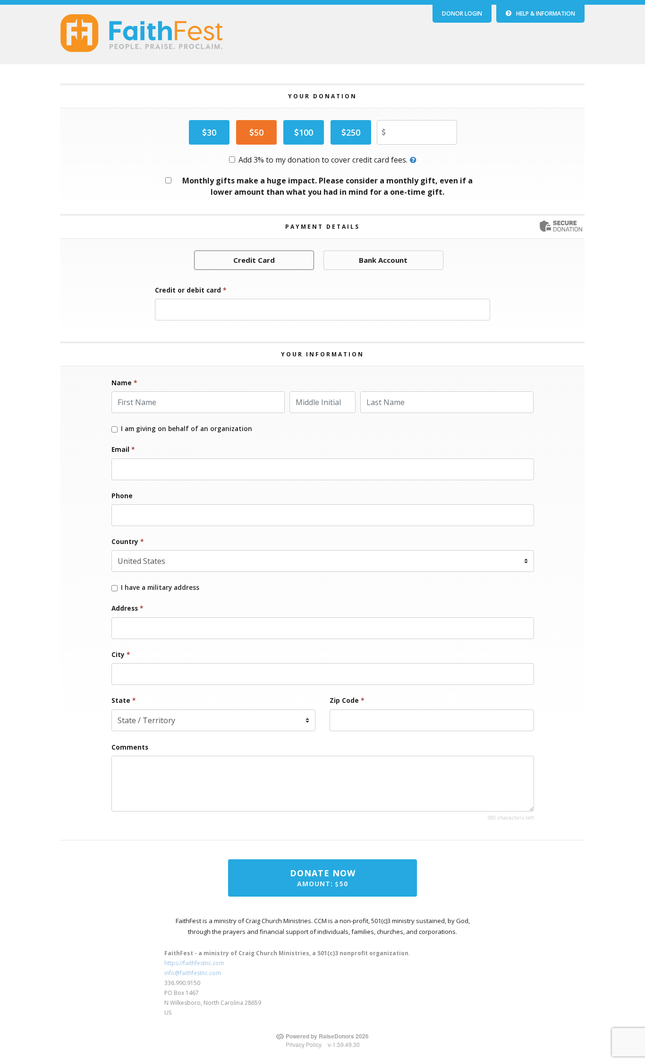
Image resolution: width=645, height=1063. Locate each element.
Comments (129, 747)
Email (123, 449)
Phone (122, 495)
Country (127, 541)
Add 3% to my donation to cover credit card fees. (322, 160)
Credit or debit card (190, 289)
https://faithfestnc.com (194, 963)
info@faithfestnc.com (192, 973)
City (120, 654)
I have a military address (160, 587)
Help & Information (545, 13)
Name (124, 382)
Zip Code (347, 700)
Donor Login (462, 13)
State (123, 700)
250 (353, 132)
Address (127, 608)
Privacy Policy (304, 1044)
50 (258, 132)
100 (306, 132)
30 (211, 132)
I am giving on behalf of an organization (186, 428)
